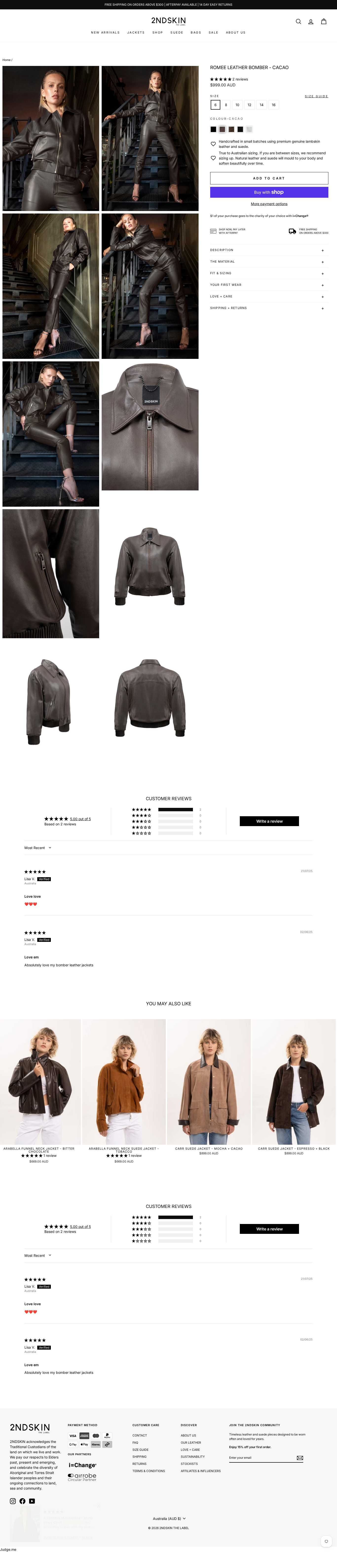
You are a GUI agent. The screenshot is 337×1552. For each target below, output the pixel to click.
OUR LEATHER (191, 1442)
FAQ (135, 1442)
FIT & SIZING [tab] (220, 273)
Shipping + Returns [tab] (228, 308)
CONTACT (139, 1435)
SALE (214, 32)
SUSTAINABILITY (193, 1456)
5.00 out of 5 (80, 819)
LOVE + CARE (190, 1450)
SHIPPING (139, 1456)
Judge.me (8, 1549)
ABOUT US (236, 32)
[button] (221, 79)
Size (214, 96)
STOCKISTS (189, 1464)
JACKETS (136, 32)
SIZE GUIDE (140, 1450)
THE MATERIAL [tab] (222, 261)
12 (249, 105)
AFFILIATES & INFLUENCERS (201, 1471)
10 (237, 105)
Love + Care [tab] (221, 296)
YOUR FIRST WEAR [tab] (226, 285)
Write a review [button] (269, 821)
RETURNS (139, 1464)
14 (261, 105)
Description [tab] (221, 250)
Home (6, 60)
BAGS (196, 32)
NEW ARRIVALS (105, 32)
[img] (35, 872)
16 (274, 105)
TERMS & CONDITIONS (148, 1471)
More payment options (269, 204)
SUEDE (176, 32)
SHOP (157, 32)
